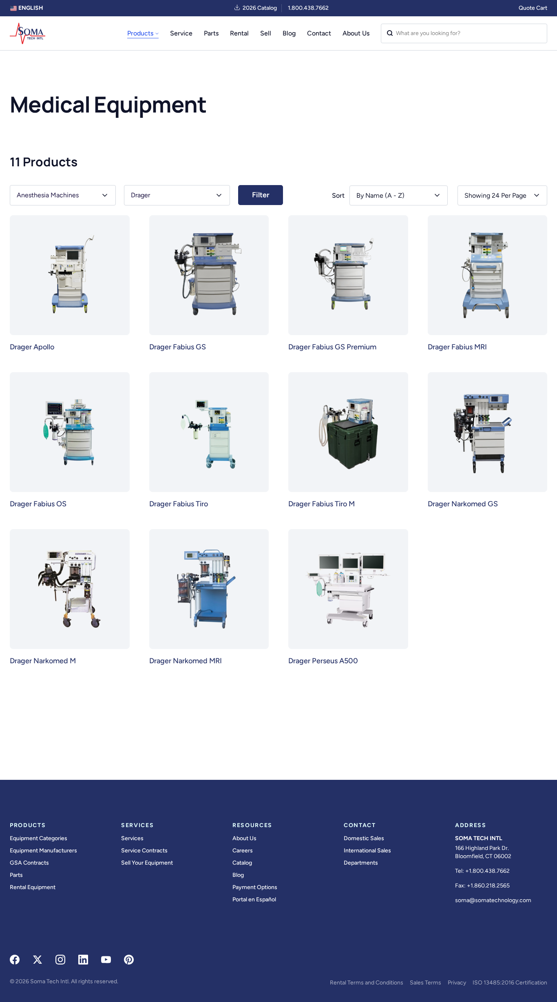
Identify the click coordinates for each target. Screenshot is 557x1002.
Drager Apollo (32, 346)
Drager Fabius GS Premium (332, 346)
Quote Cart (533, 7)
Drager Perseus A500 (323, 660)
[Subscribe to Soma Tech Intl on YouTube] (106, 959)
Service (181, 33)
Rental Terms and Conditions (366, 982)
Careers (242, 850)
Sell (265, 33)
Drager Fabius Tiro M (321, 503)
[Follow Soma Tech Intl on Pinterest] (129, 959)
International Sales (367, 850)
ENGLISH (30, 7)
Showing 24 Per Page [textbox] (495, 195)
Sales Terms (425, 982)
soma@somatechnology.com (493, 900)
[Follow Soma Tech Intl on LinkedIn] (83, 959)
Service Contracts (144, 850)
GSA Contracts (29, 862)
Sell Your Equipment (147, 862)
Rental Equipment (32, 887)
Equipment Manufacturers (43, 850)
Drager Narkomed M (43, 660)
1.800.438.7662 (308, 7)
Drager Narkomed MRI (185, 660)
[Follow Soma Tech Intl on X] (37, 959)
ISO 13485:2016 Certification (510, 982)
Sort (338, 195)
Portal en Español (254, 899)
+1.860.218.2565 (488, 885)
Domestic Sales (364, 838)
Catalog (242, 862)
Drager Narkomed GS (463, 503)
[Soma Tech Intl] (27, 33)
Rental (239, 33)
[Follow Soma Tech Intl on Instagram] (60, 959)
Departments (361, 862)
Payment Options (254, 887)
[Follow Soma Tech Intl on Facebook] (15, 959)
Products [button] (140, 33)
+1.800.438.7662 (487, 870)
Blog (289, 33)
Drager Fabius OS (38, 503)
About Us (356, 33)
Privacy (457, 982)
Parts (211, 33)
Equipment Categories (38, 838)
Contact (319, 33)
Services (132, 838)
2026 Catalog (260, 7)
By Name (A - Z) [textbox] (380, 195)
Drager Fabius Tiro (178, 503)
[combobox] (502, 195)
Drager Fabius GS (177, 346)
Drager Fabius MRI (457, 346)
